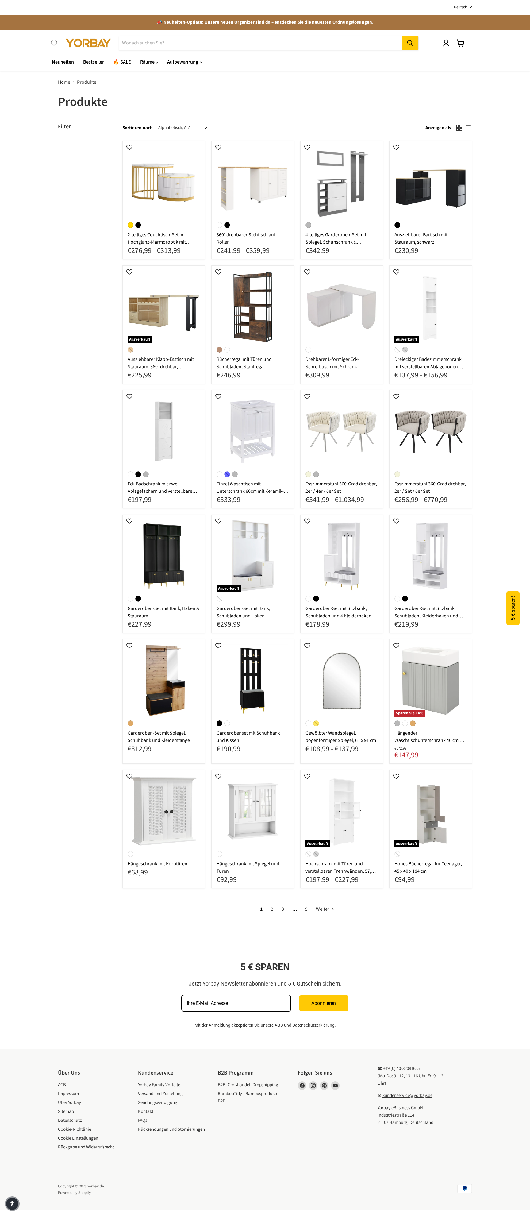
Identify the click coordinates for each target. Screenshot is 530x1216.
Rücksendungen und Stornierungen (171, 1129)
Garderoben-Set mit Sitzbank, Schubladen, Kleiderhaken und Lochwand (426, 616)
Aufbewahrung (183, 62)
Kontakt (145, 1111)
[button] (12, 1203)
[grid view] (459, 128)
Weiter (323, 909)
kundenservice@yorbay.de (407, 1095)
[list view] (467, 128)
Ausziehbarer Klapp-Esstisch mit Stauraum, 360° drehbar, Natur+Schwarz (161, 366)
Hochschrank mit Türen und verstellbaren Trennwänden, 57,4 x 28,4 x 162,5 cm (341, 871)
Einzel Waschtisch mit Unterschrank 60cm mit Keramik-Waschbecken (250, 491)
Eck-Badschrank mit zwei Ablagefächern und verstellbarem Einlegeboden (162, 491)
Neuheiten (63, 62)
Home (64, 82)
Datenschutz (70, 1120)
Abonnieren (323, 1003)
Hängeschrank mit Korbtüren (157, 863)
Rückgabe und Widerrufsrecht (86, 1147)
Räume (148, 62)
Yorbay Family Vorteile (159, 1085)
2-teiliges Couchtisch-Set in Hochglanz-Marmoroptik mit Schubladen (157, 242)
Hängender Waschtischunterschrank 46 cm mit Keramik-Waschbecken (430, 740)
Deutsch (460, 7)
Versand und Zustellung (160, 1094)
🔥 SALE (122, 62)
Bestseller (93, 62)
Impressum (68, 1094)
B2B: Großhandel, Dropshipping (248, 1085)
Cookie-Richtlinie (74, 1129)
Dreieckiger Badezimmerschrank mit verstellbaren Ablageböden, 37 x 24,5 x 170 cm (429, 366)
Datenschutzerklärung (313, 1025)
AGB (279, 1025)
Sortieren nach (137, 127)
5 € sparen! (513, 608)
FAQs (142, 1120)
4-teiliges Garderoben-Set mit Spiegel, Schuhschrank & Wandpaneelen (335, 242)
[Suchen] (410, 43)
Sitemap (66, 1111)
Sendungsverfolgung (157, 1102)
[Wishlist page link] (54, 43)
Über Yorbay (69, 1102)
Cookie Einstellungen (78, 1138)
